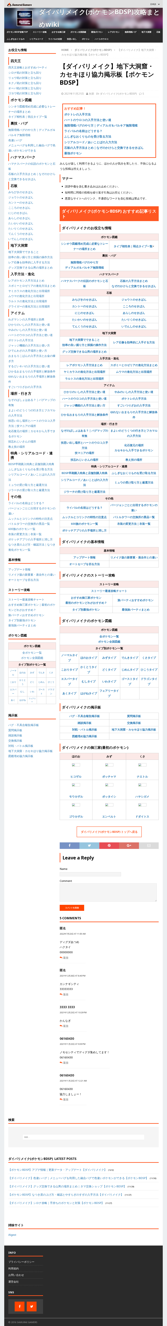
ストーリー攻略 (40, 32)
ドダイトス (142, 816)
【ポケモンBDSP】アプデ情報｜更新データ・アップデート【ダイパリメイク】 (57, 1170)
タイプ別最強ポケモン (86, 609)
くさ (51, 672)
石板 (158, 32)
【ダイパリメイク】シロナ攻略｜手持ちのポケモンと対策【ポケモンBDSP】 (56, 1203)
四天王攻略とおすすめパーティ (27, 67)
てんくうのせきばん (84, 326)
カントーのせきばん (84, 306)
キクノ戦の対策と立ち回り (25, 83)
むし (22, 691)
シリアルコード (36, 39)
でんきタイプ (129, 658)
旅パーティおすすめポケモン (136, 600)
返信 (65, 957)
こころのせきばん (134, 306)
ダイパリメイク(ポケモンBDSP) (118, 93)
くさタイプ (149, 658)
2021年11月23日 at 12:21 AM (73, 1080)
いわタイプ (109, 681)
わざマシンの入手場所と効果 (26, 319)
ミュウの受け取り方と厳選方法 (133, 482)
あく (13, 700)
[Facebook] (19, 1306)
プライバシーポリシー (21, 1262)
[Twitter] (32, 1306)
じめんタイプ (129, 669)
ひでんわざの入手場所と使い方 (27, 350)
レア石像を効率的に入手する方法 (134, 342)
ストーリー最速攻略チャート (109, 591)
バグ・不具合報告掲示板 (84, 716)
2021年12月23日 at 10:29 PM (73, 1012)
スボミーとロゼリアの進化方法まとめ (134, 365)
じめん (41, 681)
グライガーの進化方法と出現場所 (29, 306)
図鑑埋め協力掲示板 (84, 736)
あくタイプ (69, 693)
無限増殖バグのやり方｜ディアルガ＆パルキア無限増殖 (101, 125)
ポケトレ (86, 39)
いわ (32, 691)
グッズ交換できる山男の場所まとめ (84, 351)
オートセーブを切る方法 (84, 564)
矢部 (91, 93)
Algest (12, 1235)
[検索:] (83, 1137)
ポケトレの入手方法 (77, 114)
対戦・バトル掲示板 (84, 729)
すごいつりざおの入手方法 (134, 405)
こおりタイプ (69, 669)
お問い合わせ (16, 1275)
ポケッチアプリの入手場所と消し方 (84, 530)
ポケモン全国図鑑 (78, 32)
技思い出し (72, 39)
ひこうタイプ (149, 669)
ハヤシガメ (142, 796)
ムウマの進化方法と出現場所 (134, 372)
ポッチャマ (109, 776)
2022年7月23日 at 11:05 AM (73, 933)
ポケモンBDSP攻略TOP (17, 32)
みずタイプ (109, 658)
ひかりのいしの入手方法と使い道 (84, 392)
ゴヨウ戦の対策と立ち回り (25, 93)
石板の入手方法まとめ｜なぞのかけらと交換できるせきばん (104, 148)
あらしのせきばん (134, 313)
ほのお (22, 672)
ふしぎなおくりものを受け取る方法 (87, 136)
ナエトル (142, 776)
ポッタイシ (109, 796)
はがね (22, 700)
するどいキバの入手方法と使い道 (29, 366)
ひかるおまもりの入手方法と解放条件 (84, 414)
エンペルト (109, 816)
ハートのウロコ (101, 39)
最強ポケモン (97, 32)
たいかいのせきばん (84, 319)
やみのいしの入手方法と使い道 (133, 392)
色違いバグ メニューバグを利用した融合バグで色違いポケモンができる (31, 145)
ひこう (51, 681)
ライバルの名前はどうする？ (83, 131)
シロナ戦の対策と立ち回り (25, 72)
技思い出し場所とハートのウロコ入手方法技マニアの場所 (84, 448)
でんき (41, 672)
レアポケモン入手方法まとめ (85, 365)
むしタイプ (89, 681)
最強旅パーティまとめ (136, 609)
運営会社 (13, 1281)
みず (32, 672)
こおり (13, 681)
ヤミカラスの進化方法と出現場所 (84, 372)
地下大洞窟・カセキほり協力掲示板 (134, 729)
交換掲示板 (134, 723)
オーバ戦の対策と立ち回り (25, 88)
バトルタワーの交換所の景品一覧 (134, 517)
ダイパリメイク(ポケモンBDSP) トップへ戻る (109, 832)
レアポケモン (114, 32)
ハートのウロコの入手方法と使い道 (87, 120)
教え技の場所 (134, 460)
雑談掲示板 (84, 723)
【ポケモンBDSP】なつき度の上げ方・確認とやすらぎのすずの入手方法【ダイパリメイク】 (65, 1194)
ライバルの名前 (55, 39)
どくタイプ (109, 669)
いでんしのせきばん (133, 326)
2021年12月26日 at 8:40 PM (72, 975)
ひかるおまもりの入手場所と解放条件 (31, 371)
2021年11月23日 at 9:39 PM (72, 1044)
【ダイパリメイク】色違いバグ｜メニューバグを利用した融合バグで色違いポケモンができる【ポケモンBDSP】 (78, 1178)
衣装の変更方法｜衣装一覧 (134, 524)
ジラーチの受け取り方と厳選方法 (84, 492)
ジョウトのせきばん (133, 299)
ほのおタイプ (88, 658)
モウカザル (76, 796)
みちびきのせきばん (84, 299)
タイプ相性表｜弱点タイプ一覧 (133, 246)
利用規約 (13, 1268)
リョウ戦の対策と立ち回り (25, 78)
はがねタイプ (88, 693)
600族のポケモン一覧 (84, 524)
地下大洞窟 (146, 32)
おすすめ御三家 (58, 32)
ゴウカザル (76, 816)
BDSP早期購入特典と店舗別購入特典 (84, 473)
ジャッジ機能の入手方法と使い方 (84, 405)
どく (32, 681)
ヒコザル (76, 776)
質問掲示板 (134, 716)
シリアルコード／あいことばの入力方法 (90, 142)
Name (63, 869)
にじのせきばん (84, 313)
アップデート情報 (84, 557)
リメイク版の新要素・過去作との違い (134, 557)
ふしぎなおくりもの (15, 39)
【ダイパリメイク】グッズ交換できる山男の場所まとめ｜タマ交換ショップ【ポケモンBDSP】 (67, 1186)
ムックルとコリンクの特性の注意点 (84, 517)
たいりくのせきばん (133, 319)
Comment (66, 881)
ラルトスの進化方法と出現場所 (84, 378)
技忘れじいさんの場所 (84, 460)
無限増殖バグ (131, 32)
